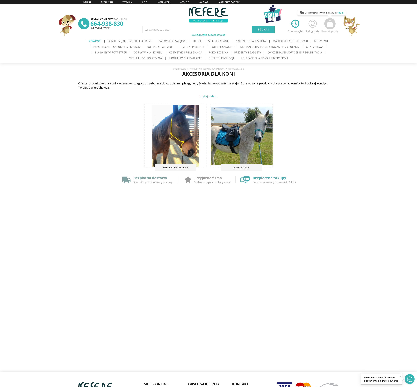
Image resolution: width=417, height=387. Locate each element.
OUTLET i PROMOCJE (221, 58)
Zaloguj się (312, 31)
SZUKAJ (263, 29)
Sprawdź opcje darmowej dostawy (152, 182)
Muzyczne (321, 41)
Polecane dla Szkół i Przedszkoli (264, 58)
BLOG (144, 2)
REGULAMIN (107, 2)
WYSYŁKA (127, 2)
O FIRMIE (87, 2)
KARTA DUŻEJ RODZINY (229, 2)
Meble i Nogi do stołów (145, 58)
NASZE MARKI (163, 2)
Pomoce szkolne (222, 47)
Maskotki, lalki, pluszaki (290, 41)
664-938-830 (106, 23)
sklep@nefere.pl (100, 28)
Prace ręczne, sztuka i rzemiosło (116, 47)
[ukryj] (400, 376)
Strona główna (180, 69)
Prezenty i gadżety (247, 52)
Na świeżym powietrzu (111, 52)
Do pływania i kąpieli (148, 52)
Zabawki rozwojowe (172, 41)
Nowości (94, 41)
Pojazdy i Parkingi (191, 47)
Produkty (195, 69)
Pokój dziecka (218, 52)
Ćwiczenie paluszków (251, 41)
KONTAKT (203, 2)
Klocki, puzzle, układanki (211, 41)
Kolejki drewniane (159, 47)
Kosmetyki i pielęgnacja (185, 52)
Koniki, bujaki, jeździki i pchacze (130, 41)
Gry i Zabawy (315, 47)
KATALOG (184, 2)
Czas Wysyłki (295, 31)
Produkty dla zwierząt (185, 58)
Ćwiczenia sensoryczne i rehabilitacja (294, 52)
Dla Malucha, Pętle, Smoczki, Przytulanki (270, 47)
